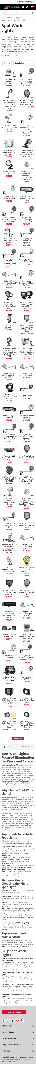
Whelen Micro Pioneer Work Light (9, 151)
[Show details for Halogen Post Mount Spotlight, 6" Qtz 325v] (9, 274)
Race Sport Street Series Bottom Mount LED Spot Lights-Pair (26, 305)
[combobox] (18, 13)
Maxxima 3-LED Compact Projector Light (9, 458)
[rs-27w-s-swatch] (26, 318)
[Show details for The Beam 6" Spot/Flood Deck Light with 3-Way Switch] (9, 491)
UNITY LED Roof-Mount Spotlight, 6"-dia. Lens (9, 127)
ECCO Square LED (9, 325)
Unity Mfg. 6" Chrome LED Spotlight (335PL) (9, 262)
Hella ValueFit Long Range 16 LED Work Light (26, 525)
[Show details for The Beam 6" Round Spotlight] (26, 409)
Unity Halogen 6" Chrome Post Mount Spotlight (26, 283)
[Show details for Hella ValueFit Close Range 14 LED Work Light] (26, 449)
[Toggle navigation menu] (3, 6)
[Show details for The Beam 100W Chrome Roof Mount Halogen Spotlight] (9, 232)
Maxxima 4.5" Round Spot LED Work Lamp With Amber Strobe (26, 570)
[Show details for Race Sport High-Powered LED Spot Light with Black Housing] (26, 714)
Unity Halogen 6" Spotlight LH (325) (27, 678)
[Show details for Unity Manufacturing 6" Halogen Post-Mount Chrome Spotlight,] (26, 119)
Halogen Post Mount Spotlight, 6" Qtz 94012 (26, 614)
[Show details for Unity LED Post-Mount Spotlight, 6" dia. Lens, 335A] (9, 428)
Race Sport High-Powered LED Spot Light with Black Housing (27, 724)
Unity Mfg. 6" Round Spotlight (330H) (26, 261)
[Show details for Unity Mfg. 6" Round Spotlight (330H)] (26, 253)
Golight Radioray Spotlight (9, 80)
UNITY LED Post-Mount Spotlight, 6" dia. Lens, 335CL (26, 81)
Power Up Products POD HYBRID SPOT (9, 636)
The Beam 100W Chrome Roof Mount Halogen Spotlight (9, 241)
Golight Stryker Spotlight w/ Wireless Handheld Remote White (27, 351)
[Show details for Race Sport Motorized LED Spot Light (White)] (26, 628)
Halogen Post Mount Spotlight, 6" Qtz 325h (26, 546)
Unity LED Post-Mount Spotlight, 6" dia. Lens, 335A (9, 437)
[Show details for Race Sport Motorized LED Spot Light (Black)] (9, 388)
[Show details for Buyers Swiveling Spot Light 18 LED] (9, 165)
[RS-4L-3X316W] (9, 691)
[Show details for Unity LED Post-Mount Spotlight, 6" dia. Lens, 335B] (26, 211)
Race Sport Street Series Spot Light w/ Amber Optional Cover (9, 701)
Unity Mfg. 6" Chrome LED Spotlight (27, 241)
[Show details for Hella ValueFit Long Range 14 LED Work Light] (26, 584)
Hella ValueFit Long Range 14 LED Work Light (26, 592)
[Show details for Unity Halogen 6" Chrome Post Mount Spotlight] (26, 274)
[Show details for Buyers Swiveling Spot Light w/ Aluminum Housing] (26, 143)
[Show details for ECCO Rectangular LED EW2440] (9, 409)
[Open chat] (23, 7)
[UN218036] (9, 516)
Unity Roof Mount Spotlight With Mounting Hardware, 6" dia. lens (9, 104)
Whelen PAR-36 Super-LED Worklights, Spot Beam (9, 305)
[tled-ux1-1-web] (26, 165)
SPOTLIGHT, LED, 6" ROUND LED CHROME (9, 479)
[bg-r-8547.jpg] (9, 560)
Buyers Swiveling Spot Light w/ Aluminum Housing (27, 152)
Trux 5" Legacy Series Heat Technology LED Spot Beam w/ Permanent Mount (27, 175)
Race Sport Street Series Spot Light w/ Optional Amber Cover (9, 724)
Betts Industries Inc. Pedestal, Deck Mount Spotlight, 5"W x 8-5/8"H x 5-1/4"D (9, 352)
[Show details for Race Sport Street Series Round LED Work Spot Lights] (26, 93)
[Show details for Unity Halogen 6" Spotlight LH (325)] (26, 670)
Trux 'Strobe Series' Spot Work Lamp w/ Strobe (26, 198)
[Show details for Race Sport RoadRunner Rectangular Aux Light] (9, 605)
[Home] (2, 17)
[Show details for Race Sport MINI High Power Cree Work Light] (9, 584)
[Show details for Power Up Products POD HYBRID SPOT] (9, 628)
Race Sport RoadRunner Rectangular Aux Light (9, 614)
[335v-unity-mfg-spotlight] (26, 232)
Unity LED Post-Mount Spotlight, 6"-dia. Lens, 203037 (26, 658)
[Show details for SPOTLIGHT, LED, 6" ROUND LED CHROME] (9, 470)
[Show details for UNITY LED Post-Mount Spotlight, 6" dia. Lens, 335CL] (26, 72)
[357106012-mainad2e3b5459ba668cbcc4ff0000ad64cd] (26, 516)
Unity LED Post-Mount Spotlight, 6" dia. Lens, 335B (26, 220)
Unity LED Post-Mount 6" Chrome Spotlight (27, 437)
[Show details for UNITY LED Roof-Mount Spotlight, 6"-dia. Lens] (9, 119)
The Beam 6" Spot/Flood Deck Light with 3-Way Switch (9, 501)
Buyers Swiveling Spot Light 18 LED (9, 172)
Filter (8, 63)
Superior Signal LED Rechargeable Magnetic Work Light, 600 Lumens (9, 547)
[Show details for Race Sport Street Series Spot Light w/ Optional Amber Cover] (9, 714)
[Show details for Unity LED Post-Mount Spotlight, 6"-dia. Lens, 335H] (9, 211)
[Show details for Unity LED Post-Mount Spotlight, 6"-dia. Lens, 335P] (26, 470)
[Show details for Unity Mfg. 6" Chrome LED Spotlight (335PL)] (9, 253)
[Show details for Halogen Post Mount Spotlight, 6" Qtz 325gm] (9, 366)
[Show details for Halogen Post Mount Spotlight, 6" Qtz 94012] (26, 605)
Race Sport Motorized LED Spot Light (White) (26, 637)
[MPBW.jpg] (9, 143)
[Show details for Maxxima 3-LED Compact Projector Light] (9, 449)
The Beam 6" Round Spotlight (26, 416)
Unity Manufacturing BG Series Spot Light (9, 569)
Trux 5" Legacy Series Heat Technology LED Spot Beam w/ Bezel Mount (26, 502)
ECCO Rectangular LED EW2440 (9, 416)
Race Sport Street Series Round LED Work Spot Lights (26, 102)
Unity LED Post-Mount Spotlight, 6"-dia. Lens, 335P (26, 479)
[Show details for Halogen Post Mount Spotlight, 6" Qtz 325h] (26, 537)
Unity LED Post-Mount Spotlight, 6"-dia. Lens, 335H (9, 220)
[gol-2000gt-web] (9, 72)
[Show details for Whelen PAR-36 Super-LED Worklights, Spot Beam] (9, 295)
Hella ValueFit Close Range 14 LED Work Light (26, 458)
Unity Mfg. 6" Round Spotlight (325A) (9, 197)
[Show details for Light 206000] (26, 388)
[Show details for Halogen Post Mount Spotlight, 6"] (26, 366)
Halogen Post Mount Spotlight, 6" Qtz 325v (9, 283)
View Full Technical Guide (11, 56)
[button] (27, 7)
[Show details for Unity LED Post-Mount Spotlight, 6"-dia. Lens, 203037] (26, 649)
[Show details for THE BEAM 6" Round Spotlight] (9, 649)
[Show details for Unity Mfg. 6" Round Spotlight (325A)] (9, 190)
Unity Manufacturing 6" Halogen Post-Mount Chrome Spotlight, (26, 129)
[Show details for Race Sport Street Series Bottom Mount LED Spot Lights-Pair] (26, 295)
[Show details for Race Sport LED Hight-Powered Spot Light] (26, 691)
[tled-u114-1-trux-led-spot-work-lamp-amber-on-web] (26, 560)
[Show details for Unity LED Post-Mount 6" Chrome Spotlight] (26, 428)
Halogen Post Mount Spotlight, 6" (26, 374)
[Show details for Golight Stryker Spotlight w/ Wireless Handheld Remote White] (26, 341)
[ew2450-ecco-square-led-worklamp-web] (9, 318)
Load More (18, 739)
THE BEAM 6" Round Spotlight (9, 657)
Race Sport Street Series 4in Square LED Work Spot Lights (26, 328)
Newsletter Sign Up (14, 1012)
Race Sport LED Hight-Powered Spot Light (26, 700)
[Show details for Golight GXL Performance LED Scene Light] (9, 670)
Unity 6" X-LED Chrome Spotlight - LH (9, 525)
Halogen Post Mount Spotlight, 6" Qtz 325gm (9, 375)
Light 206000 (27, 396)
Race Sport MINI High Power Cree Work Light (9, 592)
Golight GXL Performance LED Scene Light (9, 679)
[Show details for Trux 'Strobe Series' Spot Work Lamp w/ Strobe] (26, 190)
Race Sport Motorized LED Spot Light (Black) (9, 396)
